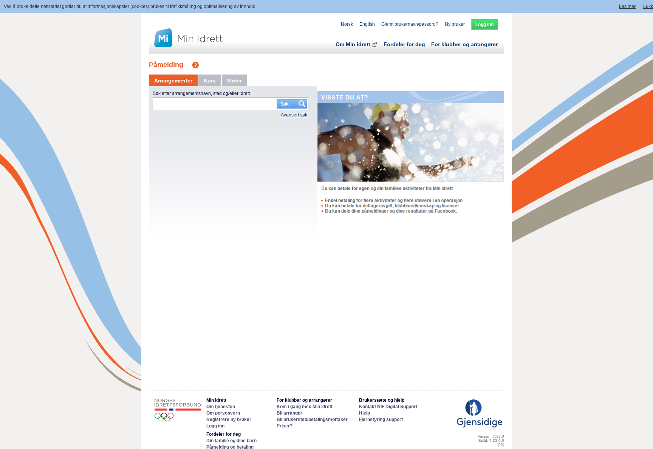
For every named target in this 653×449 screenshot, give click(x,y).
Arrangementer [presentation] (173, 81)
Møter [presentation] (234, 81)
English (367, 24)
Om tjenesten (220, 406)
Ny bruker (455, 24)
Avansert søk (294, 115)
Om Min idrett (354, 44)
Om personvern (223, 413)
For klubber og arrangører (464, 44)
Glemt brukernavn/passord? (409, 24)
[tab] (173, 81)
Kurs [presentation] (210, 81)
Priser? (284, 426)
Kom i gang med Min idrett (305, 406)
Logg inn (215, 426)
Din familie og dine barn (231, 440)
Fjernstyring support (381, 419)
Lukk (648, 6)
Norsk (347, 24)
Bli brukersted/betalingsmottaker (312, 419)
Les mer (627, 6)
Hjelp (364, 413)
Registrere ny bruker (228, 419)
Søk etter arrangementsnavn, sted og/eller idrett (201, 93)
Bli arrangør (289, 413)
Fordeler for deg (404, 44)
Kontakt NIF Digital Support (388, 406)
